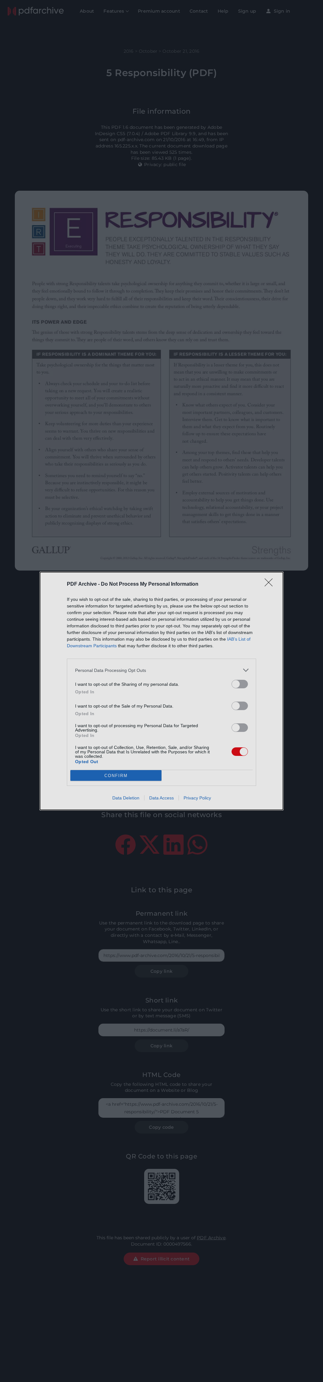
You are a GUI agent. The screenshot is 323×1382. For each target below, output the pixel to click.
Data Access (161, 797)
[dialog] (161, 691)
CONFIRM (116, 775)
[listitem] (161, 670)
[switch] (240, 684)
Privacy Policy (197, 797)
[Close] (271, 584)
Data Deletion (125, 797)
